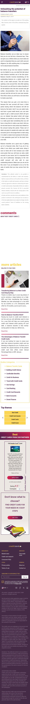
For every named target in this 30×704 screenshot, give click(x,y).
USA (5, 587)
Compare (13, 489)
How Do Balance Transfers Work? (12, 315)
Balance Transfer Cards (14, 366)
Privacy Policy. (18, 583)
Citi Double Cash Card (15, 443)
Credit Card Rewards (13, 392)
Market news (5, 553)
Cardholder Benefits (13, 373)
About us (21, 565)
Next (26, 417)
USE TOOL (15, 517)
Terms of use (5, 568)
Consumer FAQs (6, 559)
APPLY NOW (15, 477)
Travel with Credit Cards (14, 381)
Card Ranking (10, 388)
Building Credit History (13, 370)
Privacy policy (6, 565)
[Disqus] (15, 240)
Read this (4, 309)
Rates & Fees (15, 473)
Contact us (22, 568)
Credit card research (7, 556)
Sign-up (25, 577)
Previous (3, 417)
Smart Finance (11, 399)
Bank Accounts (11, 396)
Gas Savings (10, 385)
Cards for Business (12, 377)
